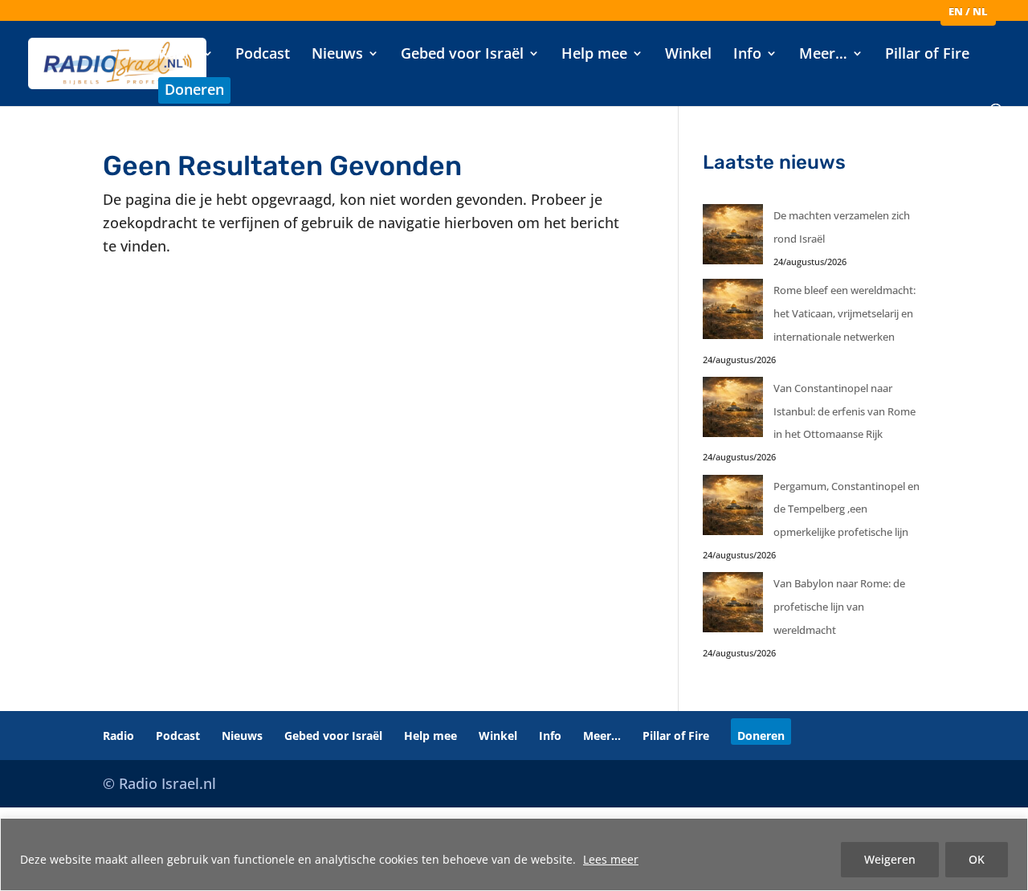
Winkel (688, 55)
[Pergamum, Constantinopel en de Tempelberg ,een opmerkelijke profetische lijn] (733, 509)
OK (977, 859)
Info (747, 55)
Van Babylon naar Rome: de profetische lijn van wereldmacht (839, 606)
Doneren (194, 91)
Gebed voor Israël (462, 55)
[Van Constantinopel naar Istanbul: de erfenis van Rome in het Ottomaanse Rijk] (733, 411)
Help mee (594, 55)
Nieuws (337, 55)
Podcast (262, 55)
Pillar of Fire (927, 55)
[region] (514, 854)
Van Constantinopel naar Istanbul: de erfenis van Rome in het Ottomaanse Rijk (844, 411)
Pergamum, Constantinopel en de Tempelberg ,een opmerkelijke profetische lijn (846, 509)
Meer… (823, 55)
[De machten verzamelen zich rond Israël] (733, 238)
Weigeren (890, 859)
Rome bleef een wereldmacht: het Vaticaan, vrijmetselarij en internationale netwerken (844, 313)
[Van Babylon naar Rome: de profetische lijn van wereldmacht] (733, 606)
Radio (178, 55)
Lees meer (610, 859)
